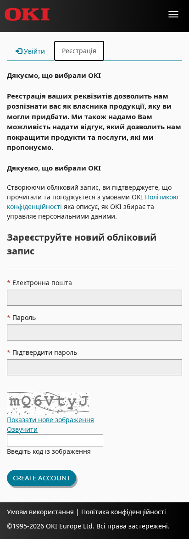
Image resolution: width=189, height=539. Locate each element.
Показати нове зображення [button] (50, 419)
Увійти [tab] (33, 51)
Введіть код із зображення (49, 451)
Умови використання (40, 511)
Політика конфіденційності (122, 511)
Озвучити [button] (22, 429)
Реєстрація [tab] (79, 50)
